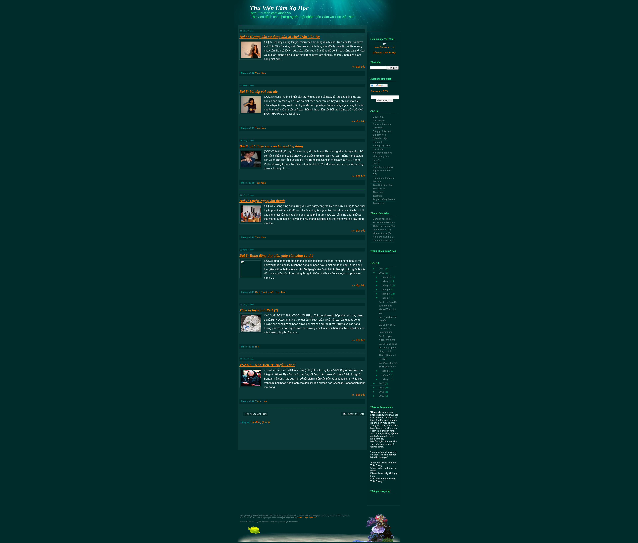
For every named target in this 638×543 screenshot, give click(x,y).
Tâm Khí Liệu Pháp (383, 185)
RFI (257, 347)
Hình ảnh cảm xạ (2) (383, 240)
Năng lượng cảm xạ (383, 167)
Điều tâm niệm (380, 138)
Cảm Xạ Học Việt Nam (307, 518)
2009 (382, 272)
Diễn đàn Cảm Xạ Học (384, 52)
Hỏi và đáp (378, 149)
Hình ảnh (377, 142)
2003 (382, 396)
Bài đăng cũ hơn (353, 414)
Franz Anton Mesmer (384, 222)
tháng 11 (387, 281)
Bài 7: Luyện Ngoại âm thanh (262, 201)
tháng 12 (387, 277)
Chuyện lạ (378, 116)
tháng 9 (386, 289)
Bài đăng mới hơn (255, 414)
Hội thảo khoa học (382, 152)
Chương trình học (382, 124)
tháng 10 (387, 285)
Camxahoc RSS (379, 91)
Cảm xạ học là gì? (382, 218)
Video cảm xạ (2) (382, 233)
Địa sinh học (379, 134)
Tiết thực (377, 196)
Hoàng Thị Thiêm (382, 145)
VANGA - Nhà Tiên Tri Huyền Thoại (267, 365)
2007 (382, 387)
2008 (382, 383)
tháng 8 (386, 293)
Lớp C (376, 163)
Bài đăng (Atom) (260, 422)
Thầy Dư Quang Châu (384, 226)
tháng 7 (386, 297)
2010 (382, 268)
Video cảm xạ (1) (382, 229)
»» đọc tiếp (358, 66)
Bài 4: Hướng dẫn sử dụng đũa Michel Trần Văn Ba (279, 37)
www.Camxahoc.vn (384, 47)
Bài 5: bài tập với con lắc (258, 91)
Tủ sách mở (261, 401)
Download (378, 127)
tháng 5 (386, 370)
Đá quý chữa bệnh (382, 131)
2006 (382, 391)
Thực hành (260, 73)
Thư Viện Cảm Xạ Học (279, 7)
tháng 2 (386, 375)
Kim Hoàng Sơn (381, 156)
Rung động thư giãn (264, 292)
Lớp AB (376, 160)
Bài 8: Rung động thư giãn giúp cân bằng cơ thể (276, 255)
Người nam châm (382, 170)
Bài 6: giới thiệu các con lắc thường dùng (271, 146)
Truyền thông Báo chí (384, 199)
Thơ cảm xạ (379, 188)
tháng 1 (386, 379)
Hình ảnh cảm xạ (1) (383, 236)
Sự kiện (377, 181)
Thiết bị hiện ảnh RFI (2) (258, 310)
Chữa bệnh (379, 120)
